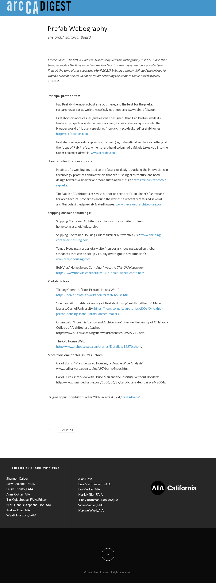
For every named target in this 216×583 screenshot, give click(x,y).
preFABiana (131, 397)
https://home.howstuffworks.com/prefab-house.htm (92, 295)
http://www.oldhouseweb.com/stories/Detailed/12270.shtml (98, 346)
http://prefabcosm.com (72, 133)
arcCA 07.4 (67, 430)
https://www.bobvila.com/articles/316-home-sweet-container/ (100, 273)
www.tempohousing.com (73, 259)
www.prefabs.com (103, 153)
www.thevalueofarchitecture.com (139, 204)
